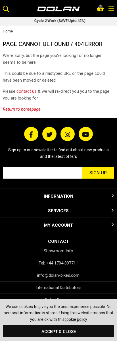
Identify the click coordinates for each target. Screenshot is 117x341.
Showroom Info (58, 250)
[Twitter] (49, 134)
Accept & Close (58, 331)
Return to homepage (22, 109)
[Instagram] (67, 134)
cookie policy (75, 319)
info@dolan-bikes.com (58, 275)
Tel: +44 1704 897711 (58, 263)
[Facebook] (31, 134)
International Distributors (58, 287)
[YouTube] (86, 134)
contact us (26, 91)
